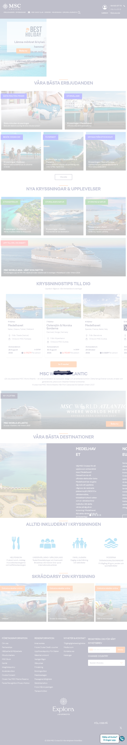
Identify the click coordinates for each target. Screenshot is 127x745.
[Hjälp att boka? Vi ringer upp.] (122, 738)
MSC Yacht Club (37, 12)
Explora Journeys (70, 12)
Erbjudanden (9, 12)
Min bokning (57, 12)
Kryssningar (21, 12)
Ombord (47, 12)
